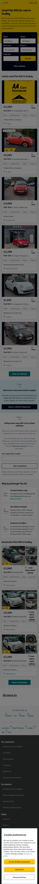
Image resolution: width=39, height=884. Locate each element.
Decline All (19, 869)
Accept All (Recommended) (19, 862)
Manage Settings (19, 877)
